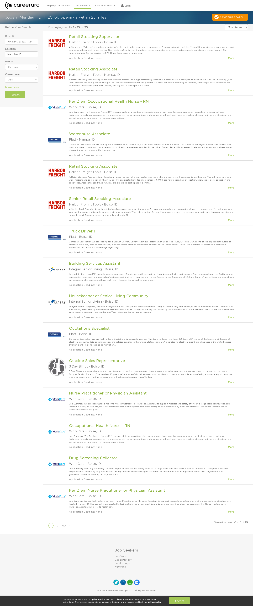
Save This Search (232, 17)
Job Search (121, 556)
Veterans (120, 566)
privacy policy (98, 599)
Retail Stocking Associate (93, 69)
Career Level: (13, 74)
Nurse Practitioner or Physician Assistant (108, 393)
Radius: (9, 61)
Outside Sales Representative (97, 361)
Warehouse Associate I (90, 134)
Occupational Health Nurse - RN (99, 426)
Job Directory (123, 559)
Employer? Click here (58, 5)
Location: (11, 48)
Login (127, 5)
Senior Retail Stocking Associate (100, 199)
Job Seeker (81, 5)
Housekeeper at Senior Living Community (108, 296)
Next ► (66, 526)
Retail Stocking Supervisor (94, 37)
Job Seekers (126, 550)
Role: (8, 36)
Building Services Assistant (94, 263)
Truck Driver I (82, 231)
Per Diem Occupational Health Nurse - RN (109, 101)
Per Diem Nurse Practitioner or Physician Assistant (117, 490)
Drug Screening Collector (93, 458)
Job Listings (122, 563)
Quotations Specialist (89, 328)
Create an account (105, 5)
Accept (179, 601)
